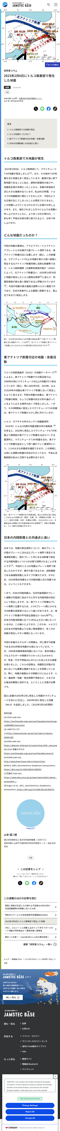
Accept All (30, 1118)
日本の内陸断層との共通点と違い (24, 143)
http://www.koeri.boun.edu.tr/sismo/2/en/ (24, 761)
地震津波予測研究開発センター (30, 98)
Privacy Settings (30, 1105)
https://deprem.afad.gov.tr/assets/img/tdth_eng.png (30, 745)
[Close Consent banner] (55, 1076)
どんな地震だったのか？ (20, 134)
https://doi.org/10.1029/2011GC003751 (35, 789)
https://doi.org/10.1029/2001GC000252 (22, 769)
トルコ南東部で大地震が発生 (22, 129)
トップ (6, 959)
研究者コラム (17, 959)
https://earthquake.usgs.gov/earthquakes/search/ (29, 753)
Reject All (30, 1112)
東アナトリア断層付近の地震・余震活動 (27, 138)
